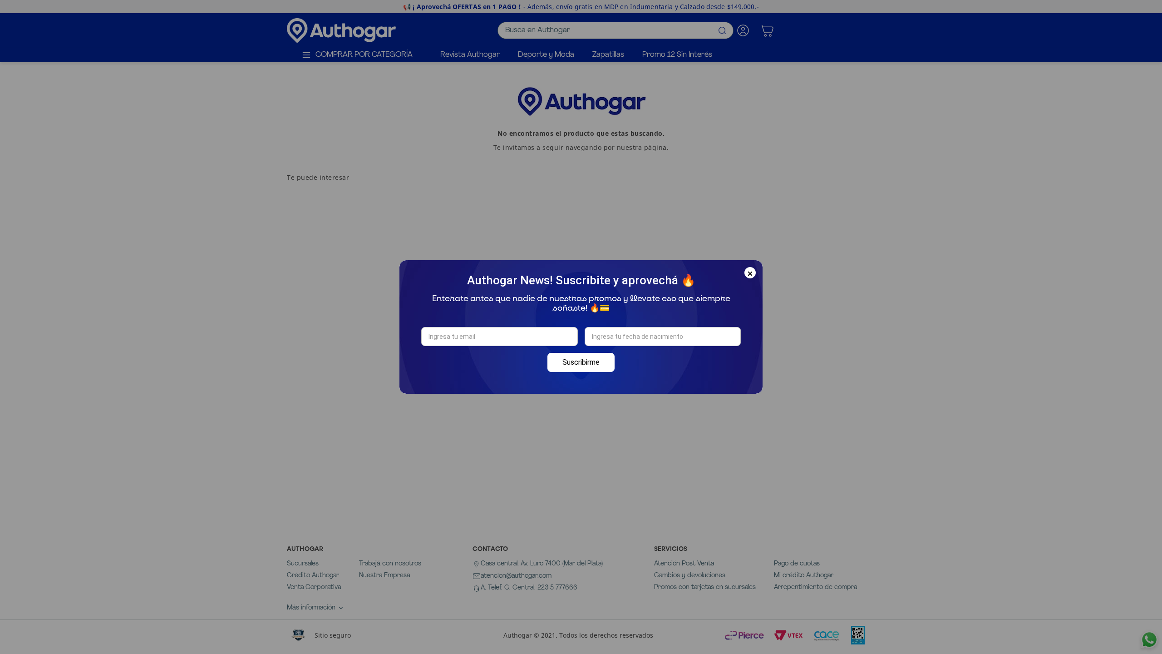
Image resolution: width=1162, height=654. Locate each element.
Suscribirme (581, 362)
